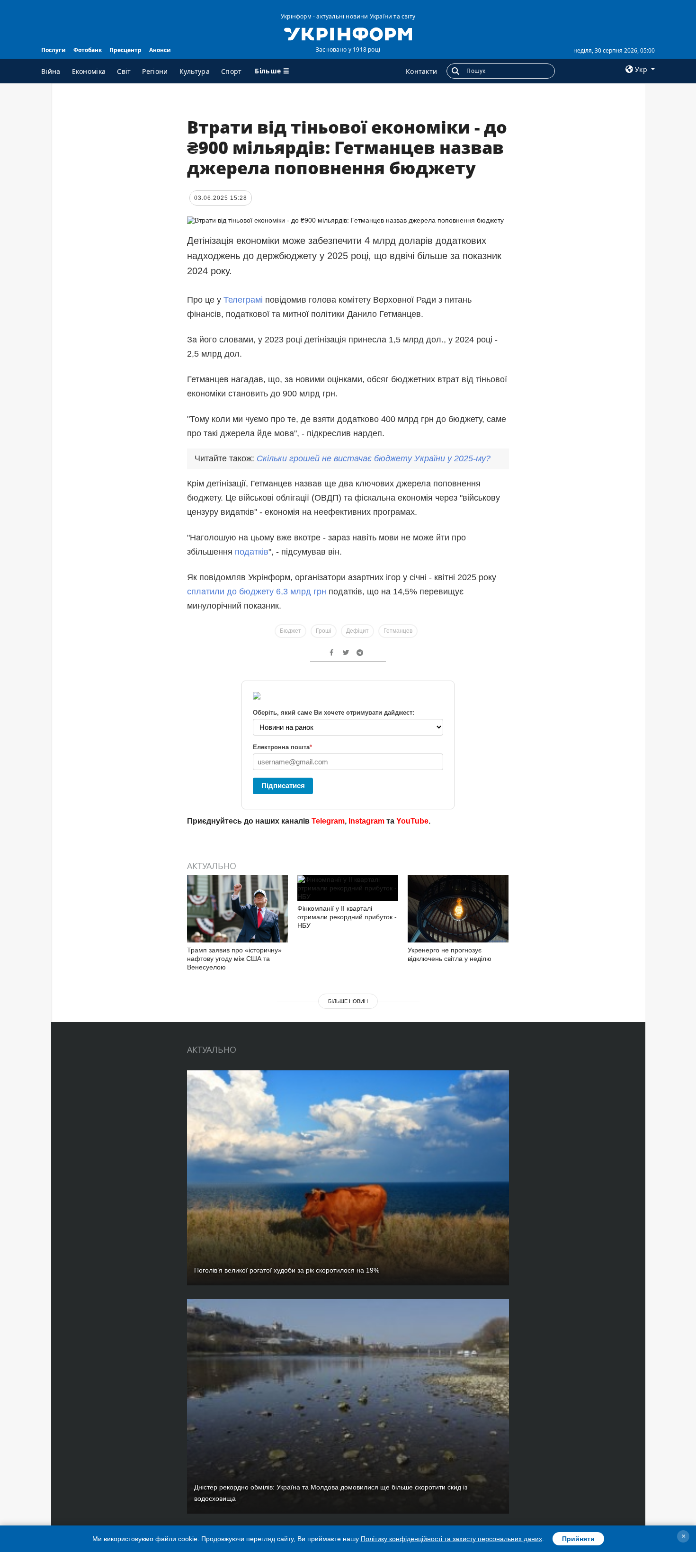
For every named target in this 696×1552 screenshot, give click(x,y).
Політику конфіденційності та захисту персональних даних (451, 1539)
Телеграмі (243, 300)
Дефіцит (357, 631)
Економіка (89, 71)
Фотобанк (87, 50)
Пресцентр (125, 50)
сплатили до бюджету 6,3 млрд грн (256, 591)
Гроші (323, 631)
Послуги (53, 50)
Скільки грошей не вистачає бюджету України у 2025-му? (374, 458)
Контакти (421, 71)
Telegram (328, 821)
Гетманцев (398, 631)
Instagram (366, 821)
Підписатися (283, 785)
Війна (51, 71)
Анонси (160, 50)
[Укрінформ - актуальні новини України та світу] (347, 33)
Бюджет (290, 631)
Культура (194, 71)
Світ (124, 71)
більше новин (348, 1001)
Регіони (155, 71)
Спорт (231, 71)
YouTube (412, 821)
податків (251, 551)
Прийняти (578, 1539)
